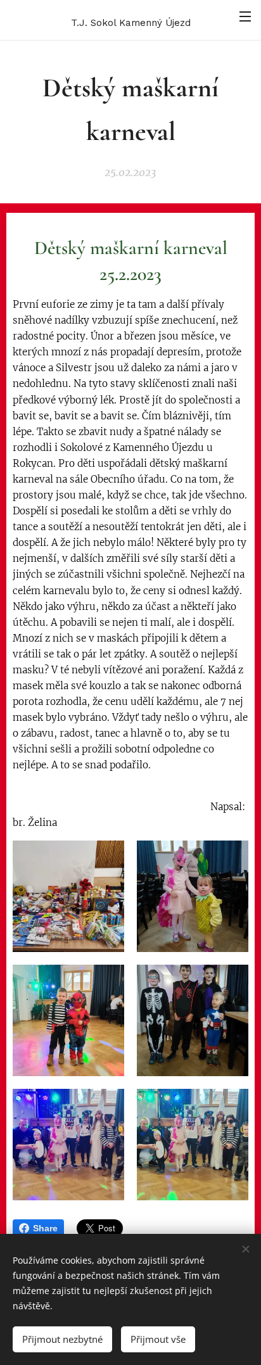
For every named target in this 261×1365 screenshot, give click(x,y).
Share (45, 1228)
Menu (245, 16)
